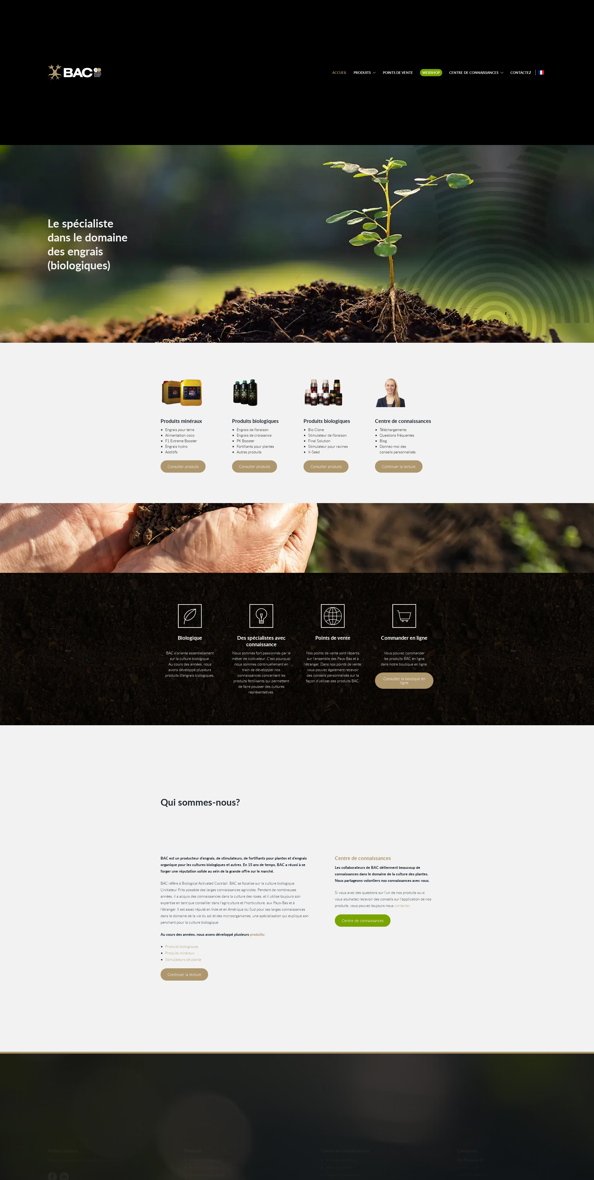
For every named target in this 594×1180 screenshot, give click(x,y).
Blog (383, 440)
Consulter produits (183, 466)
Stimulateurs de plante (183, 959)
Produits (362, 72)
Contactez (520, 72)
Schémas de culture (341, 1160)
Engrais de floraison (252, 429)
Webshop (431, 72)
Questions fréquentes (397, 435)
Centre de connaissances (473, 72)
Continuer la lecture (399, 466)
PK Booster (246, 440)
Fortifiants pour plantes (255, 446)
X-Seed (314, 452)
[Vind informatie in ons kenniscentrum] (261, 616)
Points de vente (398, 72)
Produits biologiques (181, 946)
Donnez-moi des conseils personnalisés (398, 449)
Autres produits (249, 452)
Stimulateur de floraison (327, 435)
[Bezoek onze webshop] (404, 616)
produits (257, 934)
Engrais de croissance (254, 435)
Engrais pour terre (179, 429)
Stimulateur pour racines (328, 446)
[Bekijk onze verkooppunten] (332, 616)
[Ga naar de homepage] (74, 72)
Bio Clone (316, 429)
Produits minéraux (180, 953)
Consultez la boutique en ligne (404, 680)
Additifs (171, 452)
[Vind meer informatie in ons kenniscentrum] (404, 392)
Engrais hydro (176, 446)
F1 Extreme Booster (181, 440)
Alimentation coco (179, 435)
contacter (402, 905)
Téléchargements (393, 429)
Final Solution (319, 440)
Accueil (339, 72)
